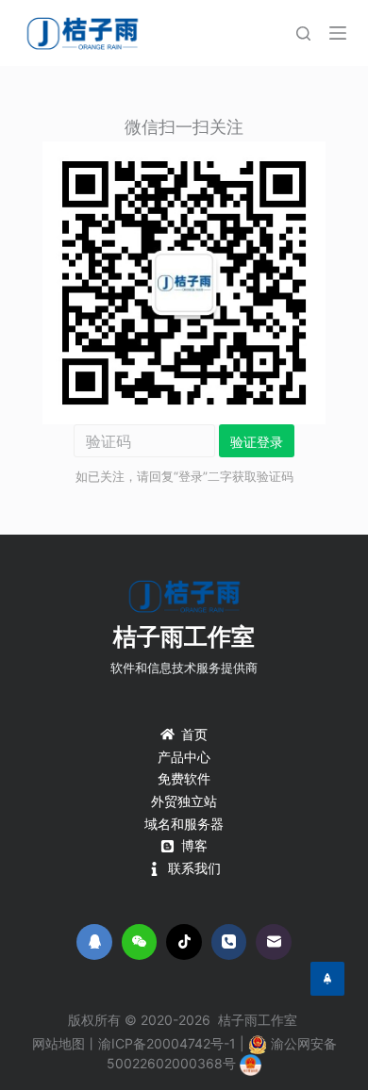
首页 (194, 734)
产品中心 (184, 757)
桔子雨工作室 (184, 636)
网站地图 (58, 1043)
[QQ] (94, 942)
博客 (194, 845)
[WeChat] (140, 942)
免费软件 (184, 778)
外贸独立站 (184, 801)
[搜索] (303, 33)
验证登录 (256, 442)
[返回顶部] (327, 979)
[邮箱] (274, 942)
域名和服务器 (184, 824)
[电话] (229, 942)
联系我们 (194, 868)
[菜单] (337, 33)
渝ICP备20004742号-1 (167, 1043)
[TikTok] (184, 942)
